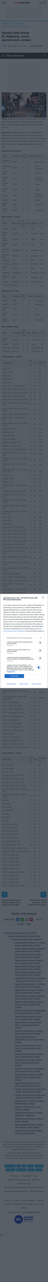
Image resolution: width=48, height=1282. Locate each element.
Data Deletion (11, 684)
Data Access (24, 684)
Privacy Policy (36, 684)
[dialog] (24, 641)
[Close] (44, 598)
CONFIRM (14, 676)
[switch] (39, 643)
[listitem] (24, 638)
